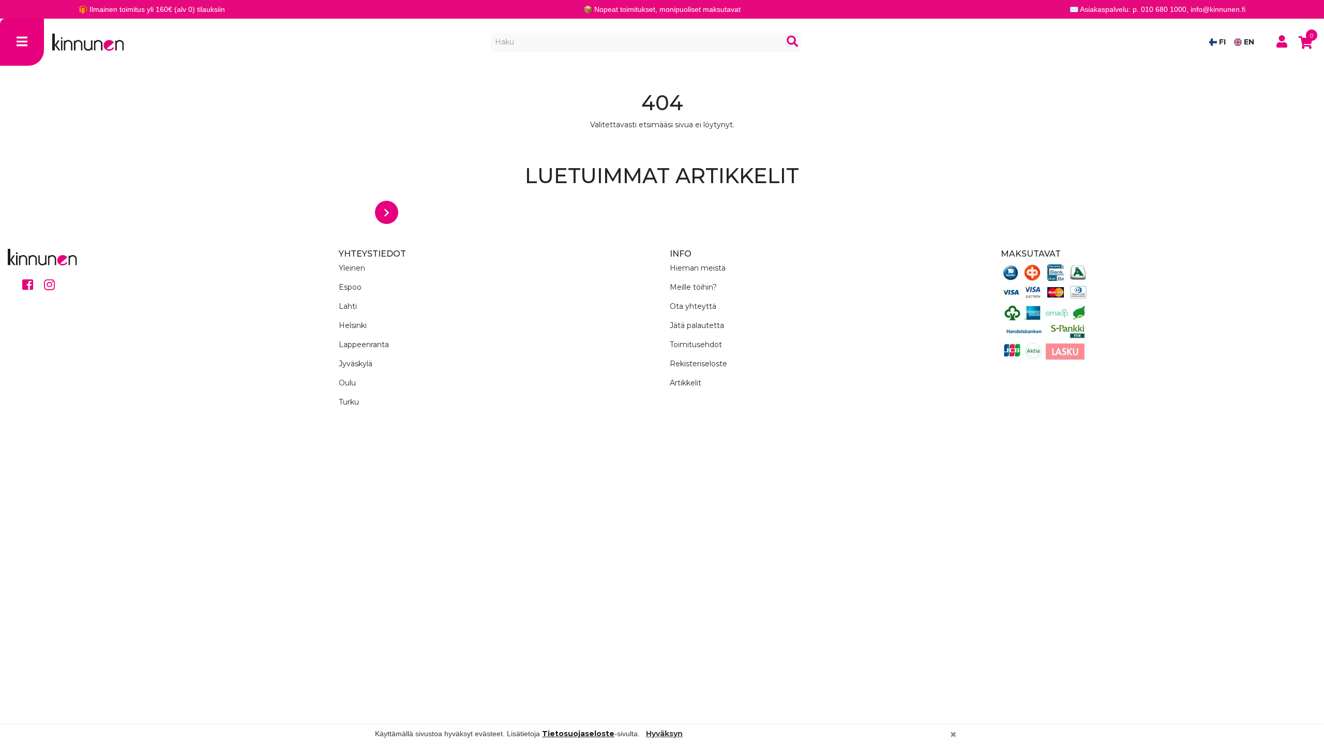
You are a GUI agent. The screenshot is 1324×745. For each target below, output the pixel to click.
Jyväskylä (355, 363)
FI (1221, 42)
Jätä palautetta (697, 325)
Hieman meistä (698, 268)
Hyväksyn (664, 733)
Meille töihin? (693, 287)
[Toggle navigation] (22, 42)
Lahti (348, 306)
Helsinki (353, 325)
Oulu (347, 383)
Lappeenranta (364, 344)
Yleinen (352, 268)
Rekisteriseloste (698, 363)
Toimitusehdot (696, 344)
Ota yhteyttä (693, 306)
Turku (349, 402)
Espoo (350, 287)
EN (1248, 42)
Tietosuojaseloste (578, 733)
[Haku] (792, 42)
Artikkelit (685, 383)
